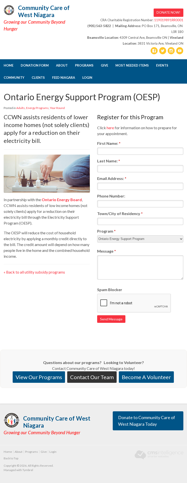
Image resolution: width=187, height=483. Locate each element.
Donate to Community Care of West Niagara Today (146, 421)
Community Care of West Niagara (44, 11)
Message (106, 251)
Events (162, 65)
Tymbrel (27, 470)
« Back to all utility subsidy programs (34, 272)
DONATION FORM (35, 65)
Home (8, 65)
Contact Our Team (92, 377)
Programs (84, 65)
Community (14, 77)
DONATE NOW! (168, 12)
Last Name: (108, 160)
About (62, 65)
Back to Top (11, 458)
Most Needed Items (132, 65)
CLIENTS (38, 77)
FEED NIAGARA (63, 77)
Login (87, 77)
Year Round (57, 108)
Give (104, 65)
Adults (20, 108)
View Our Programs (39, 377)
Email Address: (111, 178)
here (110, 127)
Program (106, 231)
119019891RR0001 (168, 20)
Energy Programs (37, 108)
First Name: (109, 143)
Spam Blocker (109, 289)
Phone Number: (111, 196)
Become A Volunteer (146, 377)
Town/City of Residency (120, 213)
